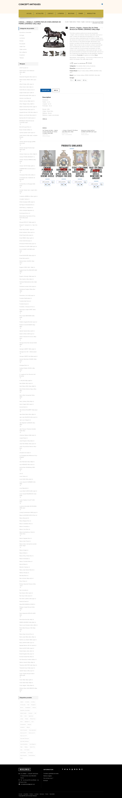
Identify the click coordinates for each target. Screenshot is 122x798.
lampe (21, 718)
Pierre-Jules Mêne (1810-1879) (26, 637)
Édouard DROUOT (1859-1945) (26, 222)
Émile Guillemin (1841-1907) (26, 232)
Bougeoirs (33, 704)
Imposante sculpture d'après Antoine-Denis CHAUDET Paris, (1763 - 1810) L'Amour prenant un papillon (101, 30)
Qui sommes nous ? (48, 778)
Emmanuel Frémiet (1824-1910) (27, 243)
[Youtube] (72, 769)
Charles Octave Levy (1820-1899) (27, 154)
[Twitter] (65, 769)
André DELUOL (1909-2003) (26, 89)
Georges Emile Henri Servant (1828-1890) (28, 343)
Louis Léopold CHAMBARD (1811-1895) (27, 482)
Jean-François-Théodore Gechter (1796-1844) (27, 429)
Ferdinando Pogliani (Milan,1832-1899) (27, 290)
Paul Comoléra (23, 590)
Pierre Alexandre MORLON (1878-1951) (27, 614)
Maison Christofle (23, 526)
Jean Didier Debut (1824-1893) (26, 414)
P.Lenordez (80, 55)
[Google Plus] (77, 769)
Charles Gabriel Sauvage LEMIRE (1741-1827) (27, 142)
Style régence (33, 744)
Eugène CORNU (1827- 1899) (26, 267)
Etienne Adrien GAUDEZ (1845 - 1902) (27, 262)
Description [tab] (45, 90)
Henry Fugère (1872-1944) (25, 404)
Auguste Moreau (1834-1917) (26, 109)
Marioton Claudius (23, 567)
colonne (34, 707)
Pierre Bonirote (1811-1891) (25, 619)
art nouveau (23, 704)
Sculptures (92, 66)
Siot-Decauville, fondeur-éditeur (27, 659)
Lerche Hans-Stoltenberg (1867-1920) (27, 468)
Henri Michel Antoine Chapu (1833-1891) (28, 389)
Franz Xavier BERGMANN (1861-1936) (27, 316)
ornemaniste (23, 724)
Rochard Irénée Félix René (25, 656)
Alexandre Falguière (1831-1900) (27, 76)
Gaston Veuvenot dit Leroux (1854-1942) (28, 337)
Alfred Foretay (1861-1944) (25, 84)
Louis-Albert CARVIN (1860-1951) (27, 491)
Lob (20, 473)
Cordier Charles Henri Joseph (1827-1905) (28, 191)
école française (23, 755)
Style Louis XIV (23, 732)
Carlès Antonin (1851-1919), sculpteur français (28, 136)
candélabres (27, 707)
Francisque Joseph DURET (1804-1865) (27, 310)
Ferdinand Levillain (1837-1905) (27, 286)
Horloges (21, 35)
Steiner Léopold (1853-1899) (26, 662)
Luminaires (22, 38)
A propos (61, 13)
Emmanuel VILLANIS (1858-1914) (27, 246)
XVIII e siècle (23, 752)
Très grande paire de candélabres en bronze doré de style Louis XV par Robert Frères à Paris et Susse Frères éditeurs (102, 30)
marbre (26, 718)
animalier (78, 68)
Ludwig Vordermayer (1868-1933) (27, 512)
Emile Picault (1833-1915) (25, 235)
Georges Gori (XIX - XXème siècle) (28, 351)
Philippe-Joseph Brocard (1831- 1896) (27, 608)
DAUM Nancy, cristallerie (25, 207)
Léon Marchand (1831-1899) (26, 461)
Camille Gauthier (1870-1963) (26, 132)
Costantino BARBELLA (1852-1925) (27, 196)
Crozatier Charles (23, 199)
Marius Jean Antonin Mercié (26, 569)
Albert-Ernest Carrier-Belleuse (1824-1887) (26, 71)
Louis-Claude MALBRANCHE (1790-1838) (28, 494)
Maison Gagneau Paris (24, 538)
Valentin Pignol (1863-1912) (26, 670)
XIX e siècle (88, 68)
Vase (21, 749)
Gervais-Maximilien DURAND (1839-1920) (28, 360)
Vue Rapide (49, 184)
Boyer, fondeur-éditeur (83, 70)
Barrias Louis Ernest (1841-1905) (27, 115)
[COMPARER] (46, 184)
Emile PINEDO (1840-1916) (25, 238)
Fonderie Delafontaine (24, 298)
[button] (67, 28)
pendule (29, 724)
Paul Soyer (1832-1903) (25, 595)
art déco (33, 701)
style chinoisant (23, 730)
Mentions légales (47, 775)
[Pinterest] (75, 769)
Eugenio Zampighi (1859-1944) (26, 276)
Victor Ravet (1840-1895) (25, 682)
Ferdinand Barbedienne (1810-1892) (28, 282)
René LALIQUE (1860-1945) (26, 648)
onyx (33, 721)
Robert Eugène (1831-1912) (26, 653)
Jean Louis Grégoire (24, 420)
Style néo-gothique (24, 741)
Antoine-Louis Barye (24, 98)
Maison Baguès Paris (24, 520)
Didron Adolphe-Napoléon (26, 210)
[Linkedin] (67, 769)
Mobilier (21, 40)
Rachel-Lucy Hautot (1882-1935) (27, 639)
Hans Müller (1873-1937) (25, 383)
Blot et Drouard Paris (24, 127)
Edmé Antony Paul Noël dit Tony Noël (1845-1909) (27, 216)
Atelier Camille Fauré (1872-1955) (27, 106)
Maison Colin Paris (23, 529)
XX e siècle (30, 752)
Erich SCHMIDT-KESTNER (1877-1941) (27, 250)
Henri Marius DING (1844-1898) (27, 386)
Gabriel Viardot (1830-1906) (26, 331)
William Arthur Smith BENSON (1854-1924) (28, 689)
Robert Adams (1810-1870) (25, 651)
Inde (35, 713)
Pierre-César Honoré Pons (25, 634)
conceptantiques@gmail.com (28, 784)
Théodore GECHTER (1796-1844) (27, 665)
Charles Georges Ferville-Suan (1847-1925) (27, 148)
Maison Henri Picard (24, 541)
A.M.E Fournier (23, 67)
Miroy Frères (22, 581)
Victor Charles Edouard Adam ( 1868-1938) (27, 674)
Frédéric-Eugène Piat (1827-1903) (27, 322)
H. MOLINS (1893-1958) (25, 380)
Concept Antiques (30, 4)
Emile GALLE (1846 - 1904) (26, 229)
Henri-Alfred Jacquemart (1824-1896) (27, 396)
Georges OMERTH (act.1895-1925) (27, 356)
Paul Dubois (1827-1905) (25, 593)
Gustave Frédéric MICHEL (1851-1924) (27, 369)
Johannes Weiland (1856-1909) (27, 435)
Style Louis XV (32, 732)
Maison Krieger (23, 550)
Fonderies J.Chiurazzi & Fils (26, 306)
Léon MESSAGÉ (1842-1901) (26, 464)
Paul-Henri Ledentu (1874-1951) (27, 598)
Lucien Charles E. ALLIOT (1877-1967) (27, 500)
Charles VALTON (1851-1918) (26, 165)
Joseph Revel (22, 438)
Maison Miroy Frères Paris (25, 555)
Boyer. (96, 55)
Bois (28, 704)
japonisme (31, 716)
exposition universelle (25, 710)
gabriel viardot (23, 713)
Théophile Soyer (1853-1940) (26, 668)
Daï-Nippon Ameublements (26, 204)
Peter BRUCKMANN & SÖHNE (26, 604)
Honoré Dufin (22, 407)
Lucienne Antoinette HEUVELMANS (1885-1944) (27, 507)
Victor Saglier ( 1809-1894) (26, 685)
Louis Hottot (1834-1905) (25, 479)
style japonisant (32, 730)
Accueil (29, 13)
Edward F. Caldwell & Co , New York (28, 225)
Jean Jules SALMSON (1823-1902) (27, 417)
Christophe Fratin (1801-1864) (26, 174)
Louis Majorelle (23, 488)
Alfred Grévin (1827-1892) (25, 87)
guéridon (30, 713)
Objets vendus (72, 21)
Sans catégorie (23, 52)
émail (21, 758)
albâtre (21, 701)
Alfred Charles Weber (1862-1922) (27, 79)
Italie (21, 716)
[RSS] (70, 769)
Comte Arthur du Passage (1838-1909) (27, 184)
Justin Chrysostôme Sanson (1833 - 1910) (28, 447)
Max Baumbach (23, 575)
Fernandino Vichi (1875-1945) (26, 295)
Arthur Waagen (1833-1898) (26, 103)
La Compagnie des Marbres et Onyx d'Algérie (28, 456)
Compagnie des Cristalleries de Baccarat (27, 178)
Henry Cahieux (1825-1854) (26, 401)
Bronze (83, 68)
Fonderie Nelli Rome (24, 301)
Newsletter (91, 13)
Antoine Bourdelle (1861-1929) (26, 95)
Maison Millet (22, 553)
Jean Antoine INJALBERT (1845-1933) (28, 409)
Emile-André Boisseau (24, 240)
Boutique (71, 13)
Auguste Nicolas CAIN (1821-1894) (27, 112)
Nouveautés (79, 66)
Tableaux (21, 57)
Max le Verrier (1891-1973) (25, 578)
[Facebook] (62, 769)
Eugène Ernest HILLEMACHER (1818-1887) (28, 271)
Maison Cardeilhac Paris (25, 523)
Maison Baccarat (23, 518)
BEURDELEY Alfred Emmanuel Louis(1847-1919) (26, 121)
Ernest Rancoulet (23, 258)
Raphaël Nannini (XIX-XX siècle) (27, 645)
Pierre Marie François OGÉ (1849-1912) (27, 628)
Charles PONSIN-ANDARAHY (26, 156)
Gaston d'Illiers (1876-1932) (26, 333)
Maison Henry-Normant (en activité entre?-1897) (27, 544)
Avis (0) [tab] (56, 90)
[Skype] (80, 769)
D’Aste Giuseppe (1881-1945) (26, 202)
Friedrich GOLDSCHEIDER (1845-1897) (27, 325)
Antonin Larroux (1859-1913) (26, 101)
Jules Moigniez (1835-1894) (26, 440)
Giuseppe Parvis (23, 365)
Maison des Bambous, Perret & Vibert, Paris (27, 533)
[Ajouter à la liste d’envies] (53, 182)
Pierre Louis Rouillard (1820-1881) (27, 625)
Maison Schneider (23, 558)
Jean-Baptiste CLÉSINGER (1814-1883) (27, 423)
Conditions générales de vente (50, 773)
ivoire (25, 716)
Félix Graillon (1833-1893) (25, 279)
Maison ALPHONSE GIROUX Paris (27, 515)
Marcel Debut (22, 564)
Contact (51, 13)
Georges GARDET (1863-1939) (26, 349)
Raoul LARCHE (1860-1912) (26, 642)
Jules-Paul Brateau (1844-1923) (27, 443)
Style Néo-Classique (24, 738)
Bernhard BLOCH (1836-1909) (26, 118)
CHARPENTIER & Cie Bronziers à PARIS (27, 169)
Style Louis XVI (23, 735)
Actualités (39, 13)
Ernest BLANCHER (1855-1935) (26, 255)
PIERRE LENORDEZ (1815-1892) (92, 75)
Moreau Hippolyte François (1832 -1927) (27, 584)
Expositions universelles (25, 32)
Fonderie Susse (23, 304)
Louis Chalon (22, 476)
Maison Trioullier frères (25, 561)
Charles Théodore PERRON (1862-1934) (27, 160)
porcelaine (22, 727)
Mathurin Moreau (23, 572)
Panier (81, 13)
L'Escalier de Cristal (24, 452)
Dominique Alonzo (24, 213)
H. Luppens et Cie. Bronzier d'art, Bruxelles (27, 375)
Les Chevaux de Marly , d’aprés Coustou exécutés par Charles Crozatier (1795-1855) (50, 132)
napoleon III (27, 721)
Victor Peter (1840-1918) (25, 679)
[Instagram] (82, 769)
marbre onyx (33, 718)
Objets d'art (22, 46)
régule (28, 727)
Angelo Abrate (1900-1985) (26, 92)
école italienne (32, 755)
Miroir (21, 721)
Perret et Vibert (23, 601)
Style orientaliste (23, 744)
